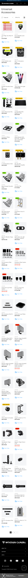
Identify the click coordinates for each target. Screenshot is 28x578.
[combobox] (9, 17)
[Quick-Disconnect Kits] (7, 103)
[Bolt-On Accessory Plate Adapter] (20, 382)
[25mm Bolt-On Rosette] (7, 409)
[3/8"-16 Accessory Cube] (20, 52)
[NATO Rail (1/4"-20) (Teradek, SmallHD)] (20, 228)
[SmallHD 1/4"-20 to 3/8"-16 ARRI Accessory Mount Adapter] (20, 459)
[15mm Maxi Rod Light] (20, 77)
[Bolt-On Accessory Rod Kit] (7, 511)
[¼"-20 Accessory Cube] (7, 155)
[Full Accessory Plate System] (7, 253)
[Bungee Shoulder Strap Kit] (7, 77)
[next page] (17, 532)
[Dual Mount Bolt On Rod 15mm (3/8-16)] (20, 486)
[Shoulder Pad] (20, 177)
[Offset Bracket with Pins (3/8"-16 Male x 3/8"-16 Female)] (20, 128)
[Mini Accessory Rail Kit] (7, 305)
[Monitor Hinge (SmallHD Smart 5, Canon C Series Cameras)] (20, 355)
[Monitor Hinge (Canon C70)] (20, 433)
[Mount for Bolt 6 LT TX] (20, 511)
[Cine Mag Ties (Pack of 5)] (7, 27)
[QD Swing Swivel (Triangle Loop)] (7, 203)
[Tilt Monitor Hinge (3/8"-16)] (7, 433)
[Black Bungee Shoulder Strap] (7, 177)
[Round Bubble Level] (20, 27)
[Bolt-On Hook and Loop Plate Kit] (20, 279)
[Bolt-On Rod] (7, 486)
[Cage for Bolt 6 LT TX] (20, 409)
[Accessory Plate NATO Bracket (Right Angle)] (7, 329)
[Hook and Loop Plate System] (7, 279)
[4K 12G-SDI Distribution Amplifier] (20, 155)
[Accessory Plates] (7, 128)
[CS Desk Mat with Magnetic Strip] (20, 103)
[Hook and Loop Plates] (20, 305)
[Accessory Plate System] (20, 253)
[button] (21, 3)
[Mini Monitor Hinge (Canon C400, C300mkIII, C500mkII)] (7, 459)
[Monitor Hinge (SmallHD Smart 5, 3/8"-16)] (7, 355)
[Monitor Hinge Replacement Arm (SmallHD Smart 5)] (7, 382)
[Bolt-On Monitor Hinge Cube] (7, 228)
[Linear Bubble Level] (7, 52)
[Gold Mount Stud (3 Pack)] (20, 203)
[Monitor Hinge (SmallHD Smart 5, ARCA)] (20, 329)
